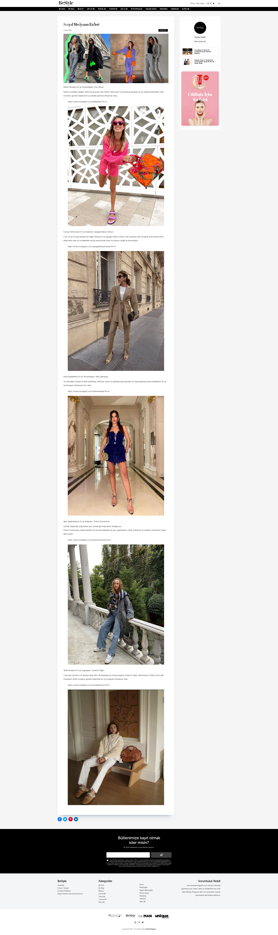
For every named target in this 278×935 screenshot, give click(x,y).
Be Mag (101, 888)
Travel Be (102, 897)
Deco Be (102, 902)
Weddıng (143, 896)
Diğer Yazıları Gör (200, 41)
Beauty (101, 891)
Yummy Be (103, 899)
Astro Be (143, 902)
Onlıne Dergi (144, 893)
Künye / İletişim (63, 888)
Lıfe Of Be (102, 894)
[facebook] (211, 3)
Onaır (142, 885)
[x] (213, 3)
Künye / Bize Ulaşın (197, 3)
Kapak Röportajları (146, 890)
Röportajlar (144, 887)
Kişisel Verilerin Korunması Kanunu (70, 894)
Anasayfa (61, 885)
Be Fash (101, 885)
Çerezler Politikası (64, 891)
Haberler (143, 899)
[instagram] (208, 3)
